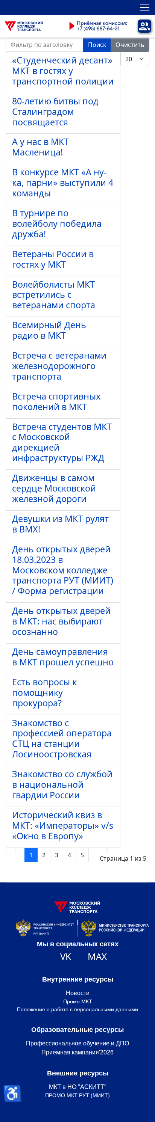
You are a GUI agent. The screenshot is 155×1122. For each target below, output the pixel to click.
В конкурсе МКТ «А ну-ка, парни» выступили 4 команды (62, 182)
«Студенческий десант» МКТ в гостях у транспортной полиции (63, 70)
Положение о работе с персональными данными (77, 1009)
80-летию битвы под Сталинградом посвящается (55, 111)
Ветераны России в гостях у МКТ (53, 259)
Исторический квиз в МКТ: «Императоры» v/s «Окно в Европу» (62, 825)
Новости (78, 993)
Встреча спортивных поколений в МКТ (56, 401)
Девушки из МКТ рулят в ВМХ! (60, 524)
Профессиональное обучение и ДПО (77, 1043)
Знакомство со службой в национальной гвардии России (62, 784)
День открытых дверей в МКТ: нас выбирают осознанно (61, 621)
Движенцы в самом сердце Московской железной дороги (54, 488)
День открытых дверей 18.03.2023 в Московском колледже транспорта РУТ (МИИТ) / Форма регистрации (62, 570)
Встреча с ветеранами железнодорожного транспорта (59, 365)
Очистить (129, 45)
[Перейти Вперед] (93, 850)
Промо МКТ (77, 1001)
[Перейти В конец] (103, 850)
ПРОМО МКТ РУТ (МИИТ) (77, 1095)
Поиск (97, 45)
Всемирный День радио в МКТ (49, 330)
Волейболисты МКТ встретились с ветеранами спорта (53, 294)
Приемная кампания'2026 (77, 1052)
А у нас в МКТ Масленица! (40, 147)
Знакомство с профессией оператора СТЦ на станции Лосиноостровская (62, 738)
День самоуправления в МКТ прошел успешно (63, 656)
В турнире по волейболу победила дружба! (57, 223)
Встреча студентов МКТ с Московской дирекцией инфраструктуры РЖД (62, 442)
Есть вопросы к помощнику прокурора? (44, 692)
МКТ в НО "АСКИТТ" (77, 1087)
